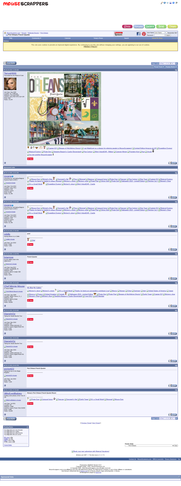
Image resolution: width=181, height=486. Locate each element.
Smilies (6, 439)
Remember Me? (172, 33)
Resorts (24, 33)
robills (7, 234)
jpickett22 (9, 369)
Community (36, 38)
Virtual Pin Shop (157, 38)
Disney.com (84, 471)
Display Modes (170, 67)
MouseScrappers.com (13, 33)
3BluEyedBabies (13, 393)
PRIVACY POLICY (90, 47)
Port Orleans (44, 33)
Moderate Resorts (33, 33)
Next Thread (96, 423)
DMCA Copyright (158, 459)
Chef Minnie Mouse (14, 286)
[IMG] (5, 440)
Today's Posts (98, 38)
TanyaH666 (10, 73)
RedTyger (98, 472)
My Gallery (37, 288)
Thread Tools (158, 67)
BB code (6, 437)
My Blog (30, 288)
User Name (150, 32)
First (162, 63)
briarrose (8, 257)
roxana (7, 176)
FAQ (10, 38)
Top (179, 459)
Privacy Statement (171, 459)
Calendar (68, 38)
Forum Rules (8, 445)
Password (150, 35)
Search (126, 38)
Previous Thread (86, 423)
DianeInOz (9, 314)
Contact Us (132, 459)
